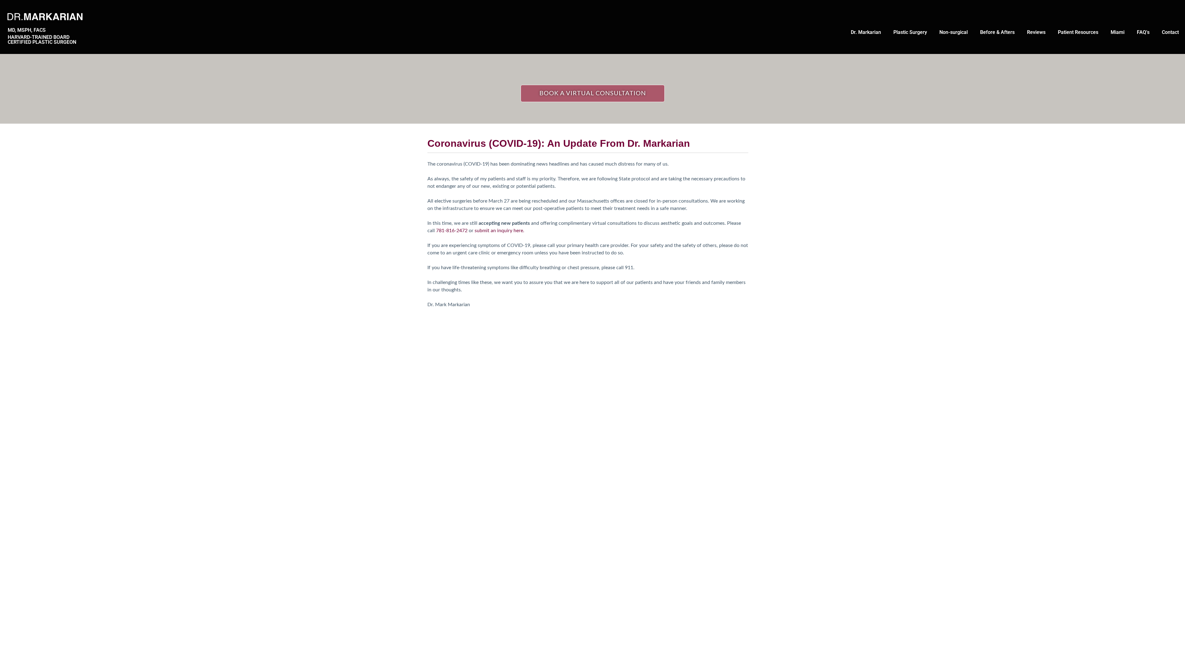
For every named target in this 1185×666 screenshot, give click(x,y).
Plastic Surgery (910, 32)
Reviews (1036, 32)
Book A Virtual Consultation (592, 93)
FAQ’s (1143, 32)
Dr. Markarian (866, 32)
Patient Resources (1078, 32)
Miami (1118, 32)
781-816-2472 (452, 230)
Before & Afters (997, 32)
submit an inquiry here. (499, 230)
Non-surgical (953, 32)
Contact (1170, 32)
